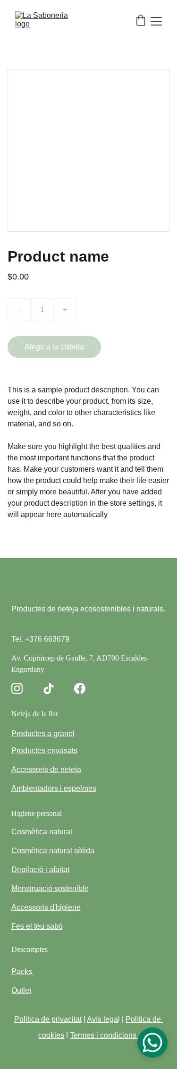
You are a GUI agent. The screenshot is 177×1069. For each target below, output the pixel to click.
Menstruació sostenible (50, 888)
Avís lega (102, 1019)
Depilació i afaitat (40, 869)
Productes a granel (43, 734)
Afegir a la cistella (54, 347)
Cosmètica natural (41, 832)
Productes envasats (44, 751)
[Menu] (156, 21)
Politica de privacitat (48, 1019)
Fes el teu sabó (37, 926)
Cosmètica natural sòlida (52, 851)
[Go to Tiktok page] (48, 688)
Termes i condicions (104, 1035)
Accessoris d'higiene (46, 907)
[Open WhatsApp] (152, 1042)
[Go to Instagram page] (17, 688)
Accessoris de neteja (46, 769)
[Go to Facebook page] (79, 688)
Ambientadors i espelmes (53, 788)
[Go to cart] (141, 21)
